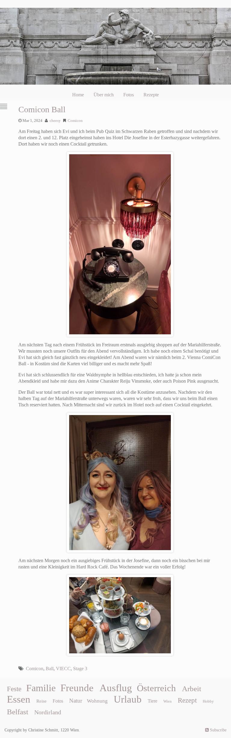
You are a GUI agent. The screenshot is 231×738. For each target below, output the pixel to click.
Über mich (104, 94)
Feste (14, 689)
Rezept (187, 700)
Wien (167, 701)
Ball (50, 668)
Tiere (152, 700)
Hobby (208, 701)
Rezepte (151, 94)
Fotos (128, 94)
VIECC (63, 668)
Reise (41, 701)
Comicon (75, 121)
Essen (18, 699)
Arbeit (191, 688)
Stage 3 (80, 668)
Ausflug (116, 688)
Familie (41, 688)
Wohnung (97, 701)
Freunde (77, 688)
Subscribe (217, 730)
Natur (75, 700)
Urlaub (128, 699)
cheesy (55, 121)
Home (78, 94)
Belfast (17, 711)
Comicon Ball (42, 109)
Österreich (156, 688)
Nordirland (47, 712)
